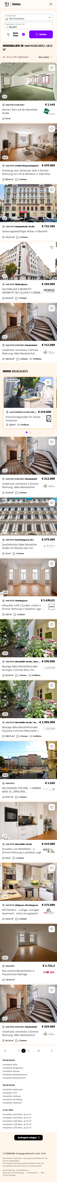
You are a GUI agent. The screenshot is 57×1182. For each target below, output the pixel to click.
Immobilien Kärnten (11, 1071)
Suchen (42, 34)
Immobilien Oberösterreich (14, 1078)
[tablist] (28, 432)
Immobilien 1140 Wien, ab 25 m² (17, 1114)
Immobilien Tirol (10, 1093)
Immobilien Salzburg (11, 1096)
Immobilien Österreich (12, 1103)
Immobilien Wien (10, 1064)
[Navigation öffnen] (50, 4)
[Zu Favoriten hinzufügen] (52, 68)
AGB (42, 1173)
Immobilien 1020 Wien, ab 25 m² (17, 1118)
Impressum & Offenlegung (13, 1173)
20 (38, 1051)
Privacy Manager (9, 1175)
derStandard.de (9, 1170)
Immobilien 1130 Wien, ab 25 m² (17, 1124)
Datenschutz (32, 1173)
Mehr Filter (18, 34)
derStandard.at (22, 1170)
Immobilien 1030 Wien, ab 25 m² (17, 1128)
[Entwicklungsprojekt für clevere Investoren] (28, 402)
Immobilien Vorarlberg (12, 1099)
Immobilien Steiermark (12, 1089)
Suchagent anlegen (27, 1137)
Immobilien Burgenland (13, 1068)
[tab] (26, 432)
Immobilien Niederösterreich (15, 1074)
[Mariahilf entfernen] (7, 27)
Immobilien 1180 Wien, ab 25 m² (17, 1121)
